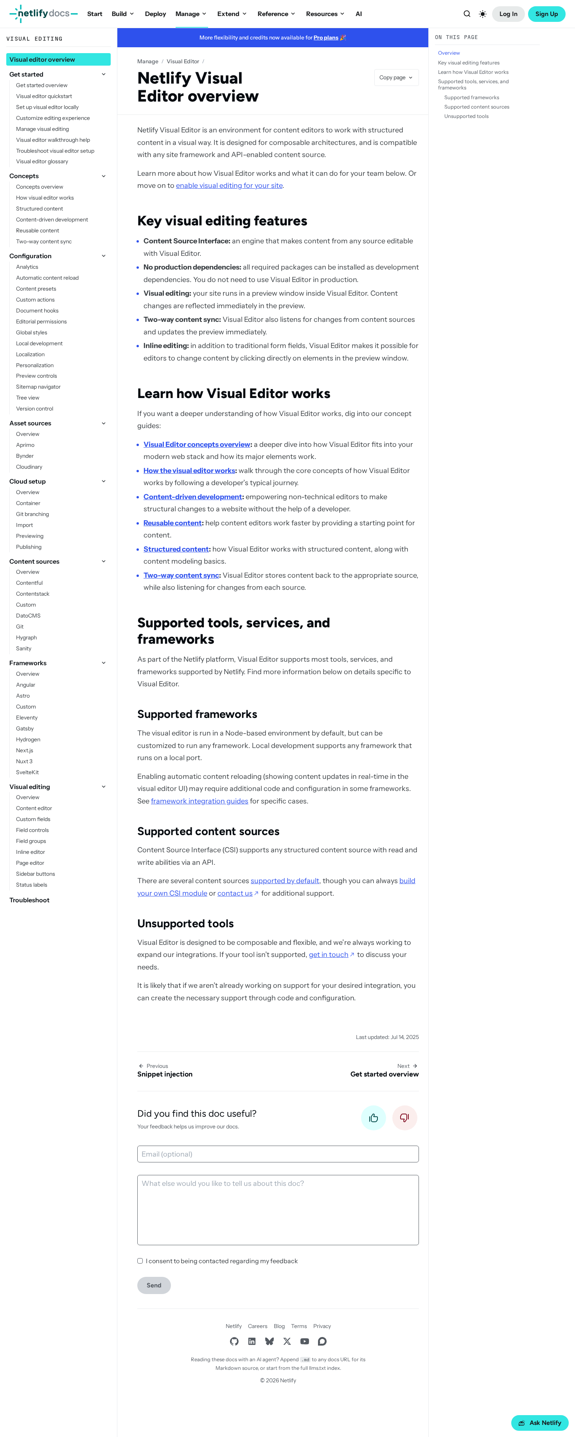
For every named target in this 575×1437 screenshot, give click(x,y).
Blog (279, 1326)
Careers (258, 1326)
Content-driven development (193, 497)
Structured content (176, 549)
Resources (322, 14)
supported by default (285, 880)
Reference (273, 14)
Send (154, 1285)
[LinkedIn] (251, 1341)
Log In (509, 14)
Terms (299, 1326)
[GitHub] (234, 1341)
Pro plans (326, 37)
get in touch (329, 954)
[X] (287, 1341)
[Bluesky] (269, 1341)
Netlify (234, 1326)
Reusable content (173, 523)
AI (359, 14)
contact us (235, 893)
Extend (228, 14)
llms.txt (317, 1368)
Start (94, 14)
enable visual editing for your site (229, 185)
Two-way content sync (181, 575)
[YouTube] (304, 1341)
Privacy (322, 1326)
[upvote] (373, 1120)
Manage (187, 14)
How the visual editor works (189, 470)
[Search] (467, 14)
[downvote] (404, 1120)
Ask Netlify (545, 1422)
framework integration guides (199, 801)
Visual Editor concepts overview (197, 444)
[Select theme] (482, 14)
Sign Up (546, 14)
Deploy (155, 14)
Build (119, 14)
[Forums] (322, 1341)
